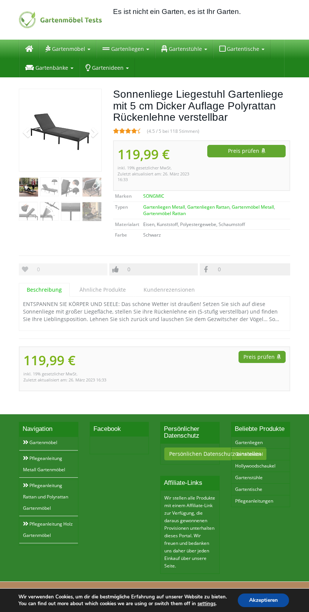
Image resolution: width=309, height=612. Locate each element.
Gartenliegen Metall (164, 207)
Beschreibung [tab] (44, 289)
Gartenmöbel (68, 48)
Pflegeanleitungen (254, 501)
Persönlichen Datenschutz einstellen (215, 453)
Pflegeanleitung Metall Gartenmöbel (44, 464)
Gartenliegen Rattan (208, 207)
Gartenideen (107, 67)
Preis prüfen (244, 150)
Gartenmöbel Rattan (164, 213)
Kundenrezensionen (169, 289)
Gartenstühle (185, 48)
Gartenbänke (52, 67)
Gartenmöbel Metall (253, 207)
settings (206, 603)
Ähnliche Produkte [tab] (103, 289)
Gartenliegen (127, 48)
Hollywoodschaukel (255, 466)
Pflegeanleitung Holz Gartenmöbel (48, 529)
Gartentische (243, 48)
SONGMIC (153, 196)
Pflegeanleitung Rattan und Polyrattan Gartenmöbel (45, 496)
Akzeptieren (263, 600)
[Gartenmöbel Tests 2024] (60, 19)
